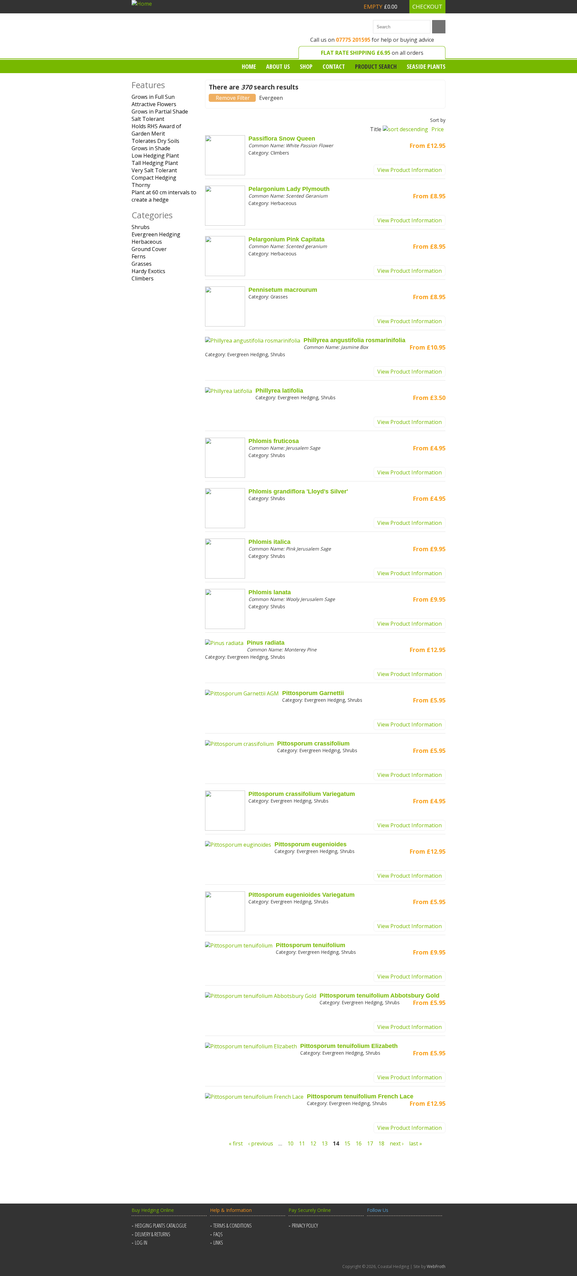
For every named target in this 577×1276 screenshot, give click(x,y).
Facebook (373, 1229)
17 (370, 1143)
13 (325, 1143)
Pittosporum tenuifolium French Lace (360, 1096)
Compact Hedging (154, 177)
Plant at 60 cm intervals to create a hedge (164, 196)
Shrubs (141, 227)
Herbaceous (147, 241)
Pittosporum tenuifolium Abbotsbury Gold (379, 995)
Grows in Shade (151, 148)
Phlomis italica (269, 542)
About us (278, 66)
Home (249, 66)
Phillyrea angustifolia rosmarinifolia (354, 340)
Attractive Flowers (154, 104)
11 (302, 1143)
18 (381, 1143)
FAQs (218, 1234)
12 (313, 1143)
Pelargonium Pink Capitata (286, 239)
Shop (306, 66)
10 (290, 1143)
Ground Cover (149, 249)
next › (397, 1143)
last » (415, 1143)
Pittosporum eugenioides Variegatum (301, 894)
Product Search (376, 66)
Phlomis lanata (269, 592)
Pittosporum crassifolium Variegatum (301, 794)
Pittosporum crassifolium (313, 743)
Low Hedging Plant (155, 155)
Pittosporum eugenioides (310, 844)
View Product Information (409, 170)
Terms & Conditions (232, 1225)
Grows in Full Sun (153, 96)
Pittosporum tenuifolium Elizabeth (349, 1046)
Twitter (389, 1229)
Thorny (141, 185)
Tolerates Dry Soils (155, 141)
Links (218, 1242)
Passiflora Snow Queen (281, 138)
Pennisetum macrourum (282, 289)
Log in (141, 1242)
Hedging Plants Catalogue (161, 1225)
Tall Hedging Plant (155, 163)
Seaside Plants (426, 66)
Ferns (139, 256)
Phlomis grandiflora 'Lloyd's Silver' (298, 491)
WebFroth (436, 1266)
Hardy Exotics (148, 271)
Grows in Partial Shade (160, 111)
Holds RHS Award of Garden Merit (156, 130)
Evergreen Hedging (156, 234)
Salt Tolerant (148, 119)
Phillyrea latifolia (279, 390)
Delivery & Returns (152, 1234)
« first (236, 1143)
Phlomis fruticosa (273, 441)
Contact (334, 66)
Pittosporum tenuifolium (310, 945)
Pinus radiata (265, 642)
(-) (232, 97)
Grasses (142, 263)
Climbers (143, 278)
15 (347, 1143)
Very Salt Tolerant (154, 170)
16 (359, 1143)
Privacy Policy (305, 1225)
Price (437, 129)
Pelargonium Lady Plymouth (289, 189)
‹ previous (260, 1143)
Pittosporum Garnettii (313, 693)
